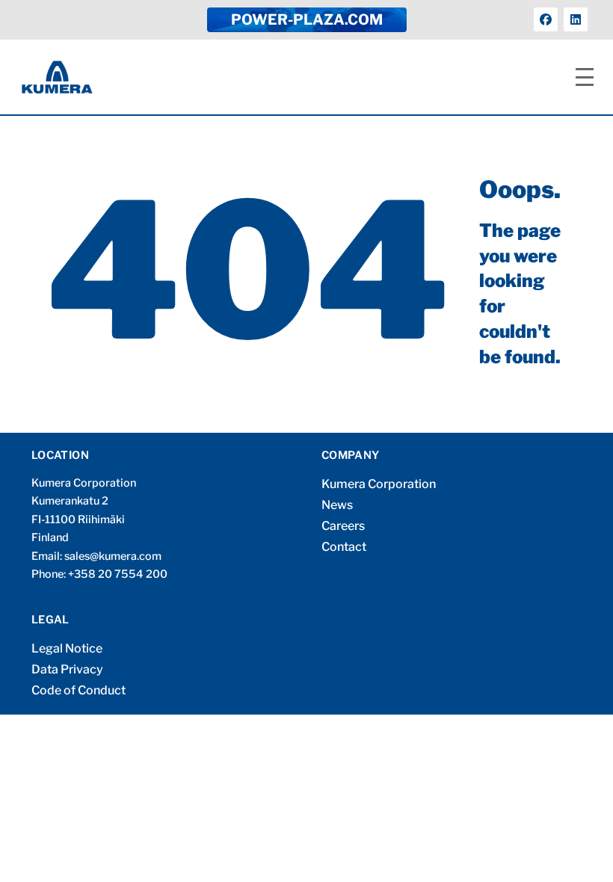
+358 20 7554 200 (117, 574)
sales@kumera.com (112, 556)
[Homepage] (57, 77)
